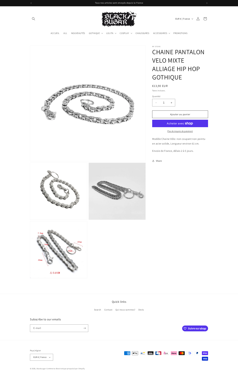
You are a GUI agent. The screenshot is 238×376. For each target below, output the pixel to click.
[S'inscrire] (84, 328)
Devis (141, 309)
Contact (108, 309)
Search (97, 309)
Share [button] (159, 160)
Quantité (156, 96)
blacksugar (41, 368)
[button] (33, 18)
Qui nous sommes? (125, 309)
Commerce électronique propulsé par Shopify (65, 368)
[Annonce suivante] (206, 3)
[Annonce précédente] (31, 3)
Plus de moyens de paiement (180, 131)
